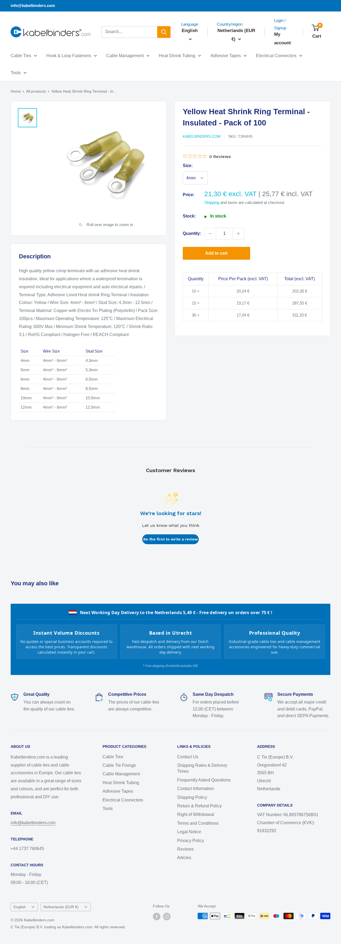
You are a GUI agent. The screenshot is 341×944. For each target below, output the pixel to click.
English (20, 907)
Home (16, 91)
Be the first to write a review (170, 539)
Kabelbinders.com (202, 136)
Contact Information (195, 788)
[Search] (163, 32)
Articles (184, 857)
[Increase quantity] (238, 233)
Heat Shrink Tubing (177, 55)
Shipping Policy (192, 797)
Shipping (211, 202)
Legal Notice (189, 832)
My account (282, 38)
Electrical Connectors (276, 55)
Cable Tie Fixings (119, 765)
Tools (16, 72)
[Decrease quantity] (210, 233)
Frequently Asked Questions (203, 780)
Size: (188, 165)
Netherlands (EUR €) (61, 907)
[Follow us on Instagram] (166, 916)
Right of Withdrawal (195, 814)
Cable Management (125, 55)
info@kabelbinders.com (33, 5)
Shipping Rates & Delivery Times (202, 768)
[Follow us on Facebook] (156, 916)
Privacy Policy (190, 840)
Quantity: (192, 233)
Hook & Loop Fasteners (68, 55)
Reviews (185, 849)
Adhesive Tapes (225, 55)
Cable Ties (21, 55)
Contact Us (187, 757)
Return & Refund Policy (199, 806)
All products (36, 91)
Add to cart (216, 253)
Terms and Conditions (197, 823)
